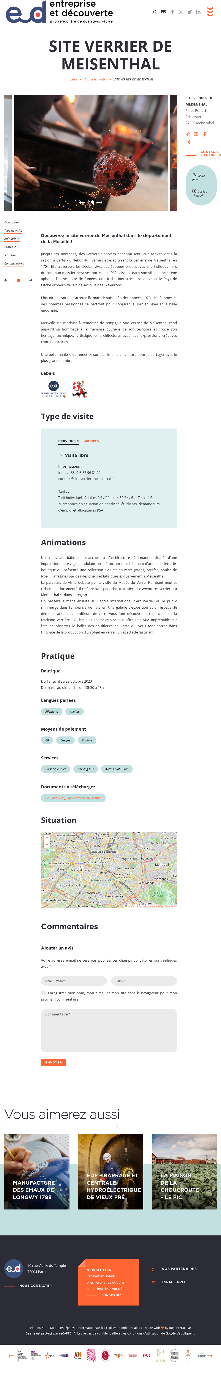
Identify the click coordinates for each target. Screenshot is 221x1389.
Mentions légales (62, 1328)
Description (12, 222)
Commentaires (14, 263)
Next (99, 202)
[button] (47, 838)
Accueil (72, 79)
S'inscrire (112, 1295)
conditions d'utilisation (143, 1333)
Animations (12, 239)
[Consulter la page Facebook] (204, 133)
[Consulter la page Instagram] (188, 141)
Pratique (10, 247)
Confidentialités (130, 1328)
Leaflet (131, 906)
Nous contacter (35, 1285)
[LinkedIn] (198, 12)
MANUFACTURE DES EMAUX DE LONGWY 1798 (34, 1190)
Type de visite (13, 230)
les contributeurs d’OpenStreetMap (157, 906)
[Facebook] (172, 12)
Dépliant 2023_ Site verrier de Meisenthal (73, 798)
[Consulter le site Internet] (196, 133)
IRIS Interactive (180, 1328)
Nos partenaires (179, 1269)
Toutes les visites (96, 79)
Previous (11, 1355)
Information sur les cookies (97, 1328)
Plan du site (38, 1328)
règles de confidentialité (100, 1333)
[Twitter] (190, 12)
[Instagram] (181, 12)
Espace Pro (173, 1282)
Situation (10, 255)
